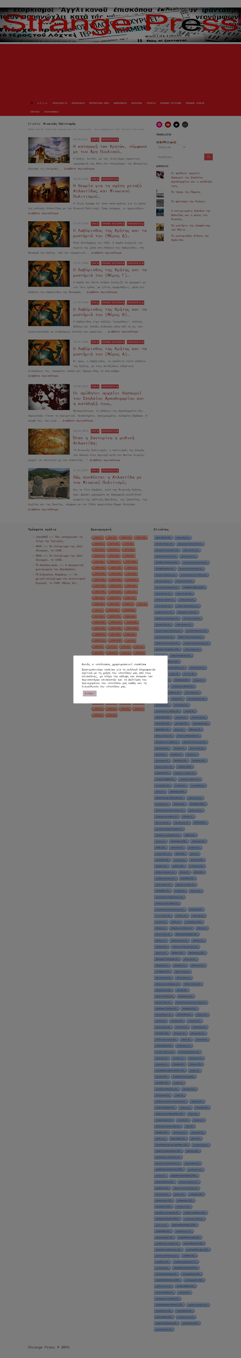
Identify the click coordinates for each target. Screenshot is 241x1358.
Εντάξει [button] (89, 693)
